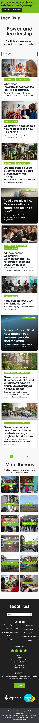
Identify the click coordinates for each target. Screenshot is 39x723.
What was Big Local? (10, 625)
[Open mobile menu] (34, 18)
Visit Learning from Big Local (12, 9)
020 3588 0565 (19, 665)
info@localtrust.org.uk (19, 667)
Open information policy (29, 636)
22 (27, 456)
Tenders (10, 639)
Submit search (30, 615)
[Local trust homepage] (18, 18)
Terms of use (29, 625)
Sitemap (29, 640)
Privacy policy (28, 633)
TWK (24, 719)
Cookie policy (28, 629)
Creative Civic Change (10, 628)
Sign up (19, 685)
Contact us (10, 636)
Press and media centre (10, 632)
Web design (17, 719)
